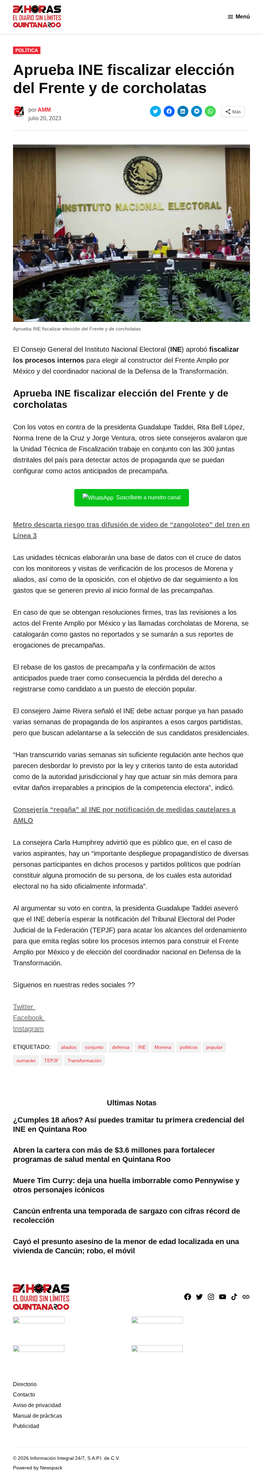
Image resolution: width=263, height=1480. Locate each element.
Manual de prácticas (37, 1416)
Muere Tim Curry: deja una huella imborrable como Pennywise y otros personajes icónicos (126, 1185)
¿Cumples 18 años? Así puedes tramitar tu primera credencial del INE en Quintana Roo (128, 1124)
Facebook (29, 1017)
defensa (120, 1047)
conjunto (94, 1047)
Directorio (25, 1384)
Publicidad (26, 1426)
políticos (189, 1047)
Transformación (84, 1060)
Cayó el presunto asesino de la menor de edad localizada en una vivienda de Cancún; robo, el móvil (126, 1246)
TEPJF (51, 1060)
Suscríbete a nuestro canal (148, 497)
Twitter (24, 1007)
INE (142, 1047)
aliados (68, 1047)
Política (26, 50)
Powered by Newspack (37, 1467)
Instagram (28, 1028)
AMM (44, 110)
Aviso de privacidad (37, 1405)
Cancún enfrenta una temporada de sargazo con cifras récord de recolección (126, 1216)
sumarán (26, 1060)
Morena (162, 1047)
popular (214, 1047)
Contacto (24, 1394)
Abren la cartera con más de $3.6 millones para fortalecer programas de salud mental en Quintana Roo (114, 1155)
